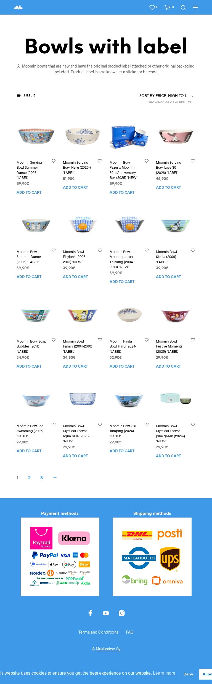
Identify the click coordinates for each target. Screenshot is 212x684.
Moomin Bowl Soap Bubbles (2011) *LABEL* (31, 346)
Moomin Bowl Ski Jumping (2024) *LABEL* (123, 431)
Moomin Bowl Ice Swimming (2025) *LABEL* (30, 431)
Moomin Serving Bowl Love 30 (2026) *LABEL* (168, 167)
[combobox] (167, 96)
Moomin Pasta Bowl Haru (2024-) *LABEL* (123, 346)
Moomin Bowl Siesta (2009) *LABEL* (166, 257)
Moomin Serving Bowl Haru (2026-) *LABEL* (77, 167)
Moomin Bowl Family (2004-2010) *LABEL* (77, 346)
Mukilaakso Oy (108, 649)
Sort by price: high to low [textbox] (166, 96)
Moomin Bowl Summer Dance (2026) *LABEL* (29, 257)
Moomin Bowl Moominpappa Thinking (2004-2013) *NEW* (122, 259)
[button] (153, 7)
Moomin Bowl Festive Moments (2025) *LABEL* (169, 346)
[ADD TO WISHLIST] (53, 160)
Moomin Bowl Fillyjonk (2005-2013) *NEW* (74, 257)
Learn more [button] (164, 673)
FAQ (130, 631)
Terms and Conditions (98, 631)
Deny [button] (188, 674)
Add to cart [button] (29, 192)
